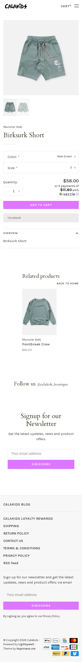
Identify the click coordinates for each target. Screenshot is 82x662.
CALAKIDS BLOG (16, 504)
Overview (10, 233)
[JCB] (74, 648)
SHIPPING (11, 526)
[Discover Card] (65, 648)
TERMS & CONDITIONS (21, 548)
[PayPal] (56, 655)
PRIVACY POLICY (16, 555)
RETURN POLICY (16, 533)
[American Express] (55, 648)
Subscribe (41, 464)
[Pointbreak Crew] (39, 312)
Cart (66, 6)
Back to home (68, 283)
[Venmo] (75, 655)
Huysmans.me (25, 648)
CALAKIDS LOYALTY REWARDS (28, 518)
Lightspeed (26, 644)
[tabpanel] (41, 57)
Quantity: (10, 182)
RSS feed (10, 563)
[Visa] (46, 648)
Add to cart (41, 205)
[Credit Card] (64, 642)
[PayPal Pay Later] (66, 655)
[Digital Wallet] (51, 642)
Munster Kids (12, 127)
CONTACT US (13, 541)
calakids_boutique (52, 384)
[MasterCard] (74, 642)
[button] (61, 190)
